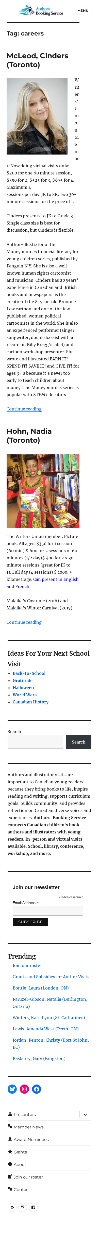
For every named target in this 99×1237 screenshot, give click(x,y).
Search (14, 731)
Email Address (26, 902)
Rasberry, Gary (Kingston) (39, 1058)
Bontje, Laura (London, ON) (41, 988)
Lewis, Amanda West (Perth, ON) (46, 1028)
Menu (83, 10)
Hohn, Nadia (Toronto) (29, 435)
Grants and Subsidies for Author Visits (51, 976)
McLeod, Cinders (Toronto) (37, 60)
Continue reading (24, 408)
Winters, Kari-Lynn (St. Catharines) (49, 1017)
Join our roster (27, 965)
